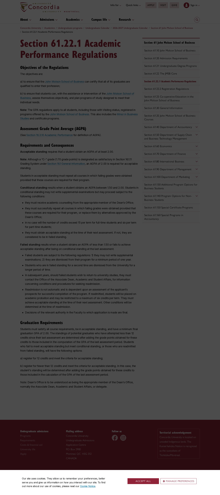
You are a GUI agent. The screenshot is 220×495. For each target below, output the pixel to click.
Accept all (143, 481)
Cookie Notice (87, 486)
